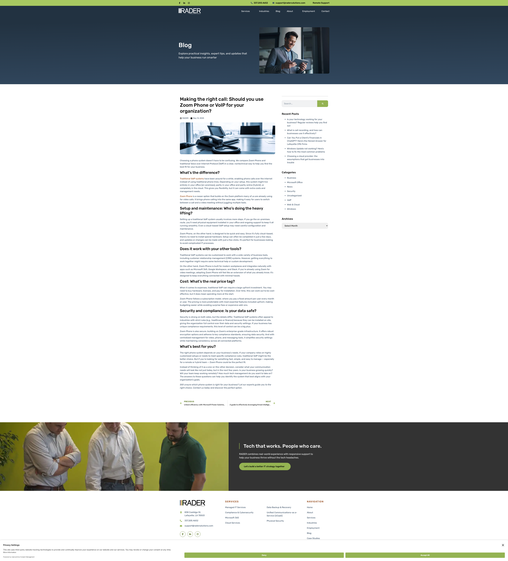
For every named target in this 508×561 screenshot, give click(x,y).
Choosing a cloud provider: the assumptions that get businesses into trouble (305, 159)
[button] (180, 3)
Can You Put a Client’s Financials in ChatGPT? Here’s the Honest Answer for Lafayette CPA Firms (306, 140)
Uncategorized (294, 195)
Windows (291, 209)
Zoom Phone (186, 196)
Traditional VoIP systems (192, 178)
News (289, 186)
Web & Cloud (293, 204)
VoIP (289, 200)
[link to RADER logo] (190, 11)
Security (291, 191)
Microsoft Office (295, 182)
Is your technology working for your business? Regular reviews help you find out (307, 122)
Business (291, 178)
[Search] (322, 103)
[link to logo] (192, 503)
